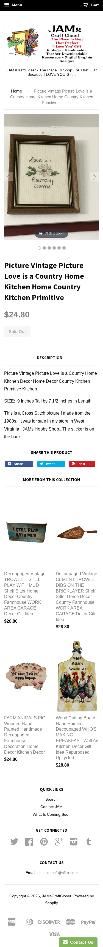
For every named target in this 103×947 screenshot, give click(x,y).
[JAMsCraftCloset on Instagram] (73, 844)
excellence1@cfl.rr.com (57, 873)
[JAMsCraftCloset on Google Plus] (59, 844)
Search (51, 799)
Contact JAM (51, 807)
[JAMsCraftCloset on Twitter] (14, 844)
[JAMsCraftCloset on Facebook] (29, 844)
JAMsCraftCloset (56, 896)
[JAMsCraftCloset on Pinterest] (44, 844)
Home (16, 91)
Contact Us (80, 942)
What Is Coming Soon (52, 814)
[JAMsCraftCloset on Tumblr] (89, 844)
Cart (94, 5)
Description (49, 357)
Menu (16, 5)
